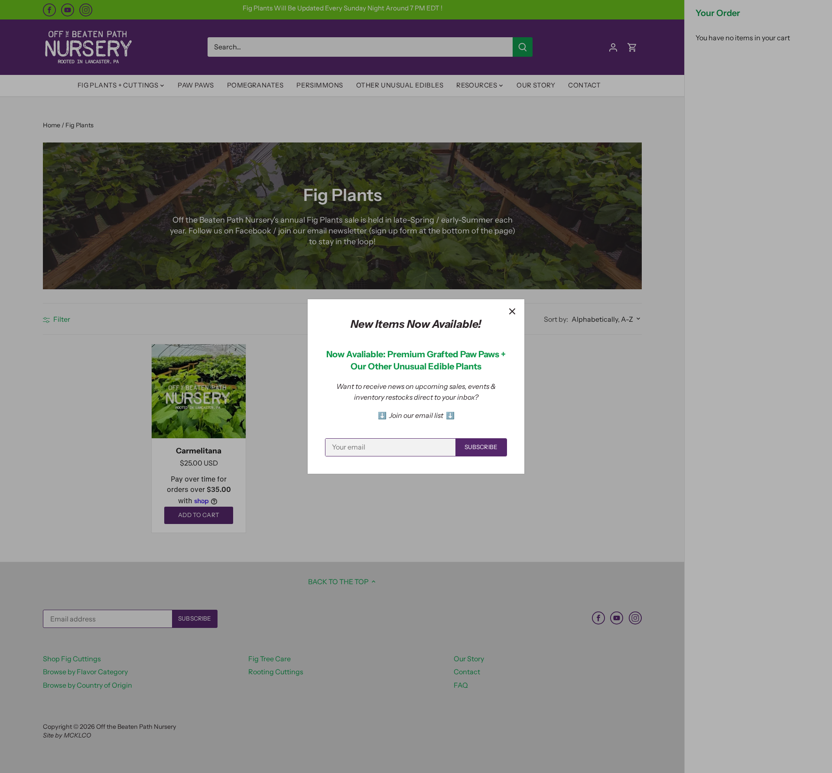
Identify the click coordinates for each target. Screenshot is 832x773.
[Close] (512, 311)
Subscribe (481, 446)
